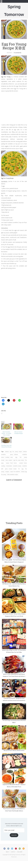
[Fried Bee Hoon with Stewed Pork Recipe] (6, 440)
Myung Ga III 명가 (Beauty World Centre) (14, 750)
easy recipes (9, 460)
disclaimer (19, 851)
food (11, 463)
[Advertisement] (14, 107)
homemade (9, 466)
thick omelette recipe (12, 474)
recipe (10, 469)
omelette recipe (17, 466)
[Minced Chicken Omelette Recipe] (18, 426)
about (7, 851)
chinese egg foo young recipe (13, 451)
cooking (7, 457)
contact (13, 851)
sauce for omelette (15, 471)
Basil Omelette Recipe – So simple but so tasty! (6, 433)
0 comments (17, 52)
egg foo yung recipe (18, 460)
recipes (7, 471)
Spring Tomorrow (14, 10)
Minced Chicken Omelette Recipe (18, 432)
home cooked (18, 463)
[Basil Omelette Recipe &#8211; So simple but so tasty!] (6, 426)
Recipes (9, 52)
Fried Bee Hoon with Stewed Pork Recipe (6, 446)
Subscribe (14, 835)
